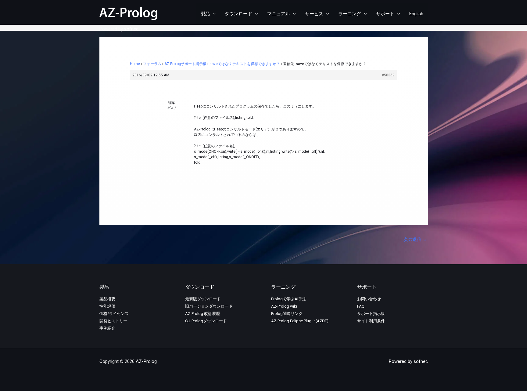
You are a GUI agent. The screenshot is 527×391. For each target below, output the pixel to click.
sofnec (131, 29)
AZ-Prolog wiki (284, 306)
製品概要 (107, 299)
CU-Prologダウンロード (206, 321)
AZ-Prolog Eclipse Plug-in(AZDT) (299, 321)
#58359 (388, 75)
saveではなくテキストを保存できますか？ (245, 64)
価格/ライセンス (114, 313)
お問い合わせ (369, 299)
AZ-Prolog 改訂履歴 (202, 313)
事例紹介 (107, 328)
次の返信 (415, 239)
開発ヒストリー (113, 321)
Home (135, 64)
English (416, 13)
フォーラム (152, 64)
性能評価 (107, 306)
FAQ (360, 306)
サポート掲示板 (371, 313)
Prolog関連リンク (287, 313)
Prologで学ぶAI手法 (288, 299)
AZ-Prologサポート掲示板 (185, 64)
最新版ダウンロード (203, 299)
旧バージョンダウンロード (209, 306)
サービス (314, 13)
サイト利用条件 (371, 321)
